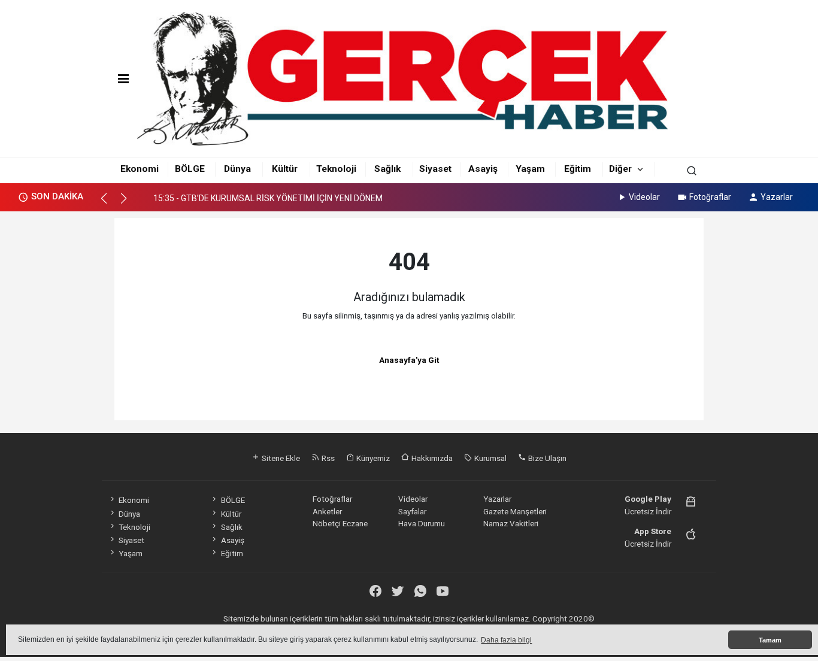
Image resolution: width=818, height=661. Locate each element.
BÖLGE (190, 168)
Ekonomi (139, 168)
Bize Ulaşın (546, 458)
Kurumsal (489, 458)
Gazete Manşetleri (515, 511)
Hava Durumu (421, 523)
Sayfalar (412, 511)
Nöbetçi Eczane (340, 523)
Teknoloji (336, 168)
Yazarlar (777, 197)
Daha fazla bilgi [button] (506, 640)
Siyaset (435, 168)
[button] (109, 203)
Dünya (237, 168)
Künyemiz (372, 458)
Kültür (285, 168)
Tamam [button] (770, 640)
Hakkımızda (431, 458)
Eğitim (577, 168)
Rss (327, 458)
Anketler (327, 511)
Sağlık (387, 168)
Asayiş (483, 168)
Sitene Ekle (280, 458)
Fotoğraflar (710, 197)
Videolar (644, 197)
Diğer (620, 168)
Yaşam (530, 168)
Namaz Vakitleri (510, 523)
